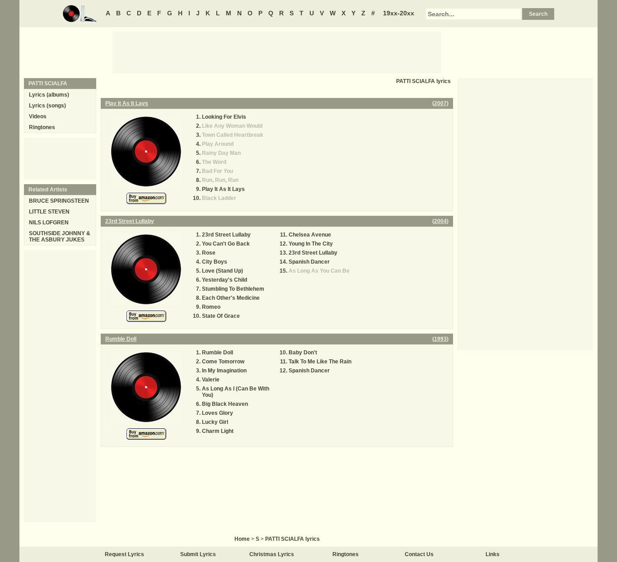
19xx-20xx (398, 13)
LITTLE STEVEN (49, 212)
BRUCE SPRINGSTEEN (59, 201)
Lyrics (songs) (47, 105)
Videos (38, 116)
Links (493, 554)
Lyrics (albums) (49, 95)
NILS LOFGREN (49, 222)
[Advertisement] (276, 52)
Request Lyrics (124, 554)
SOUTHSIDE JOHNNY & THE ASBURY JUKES (59, 236)
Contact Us (419, 554)
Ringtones (42, 127)
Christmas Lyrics (271, 554)
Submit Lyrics (198, 554)
